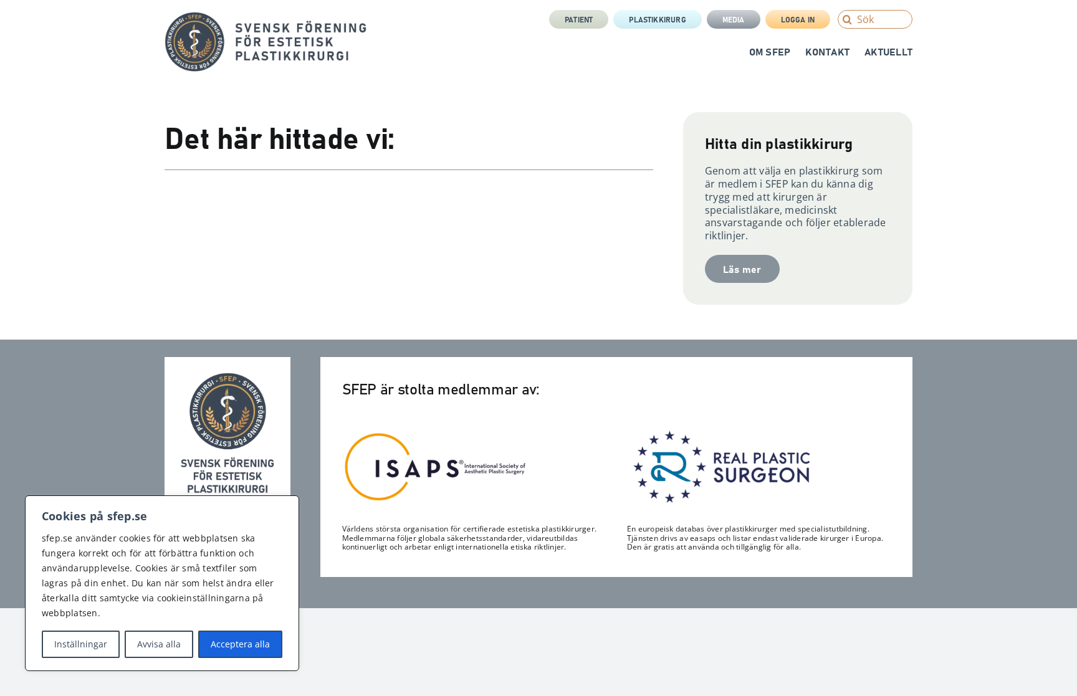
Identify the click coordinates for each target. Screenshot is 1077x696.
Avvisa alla (159, 644)
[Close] (286, 505)
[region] (162, 583)
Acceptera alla (240, 644)
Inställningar (80, 644)
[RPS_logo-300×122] (720, 434)
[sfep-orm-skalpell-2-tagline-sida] (266, 17)
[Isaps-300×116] (435, 435)
